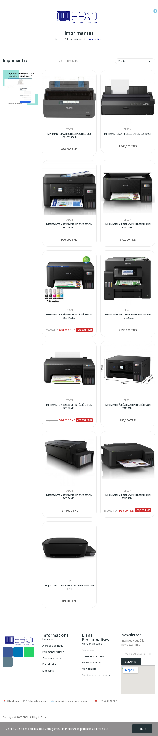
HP (69, 581)
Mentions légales (92, 643)
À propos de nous (52, 645)
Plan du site (49, 664)
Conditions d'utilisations (96, 675)
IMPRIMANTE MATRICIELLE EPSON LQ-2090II (127, 134)
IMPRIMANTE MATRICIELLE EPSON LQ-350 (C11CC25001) (69, 135)
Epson (69, 129)
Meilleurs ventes (91, 662)
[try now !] (20, 87)
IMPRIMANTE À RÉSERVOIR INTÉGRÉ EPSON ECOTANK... (69, 226)
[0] (152, 9)
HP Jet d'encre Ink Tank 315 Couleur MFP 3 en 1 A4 (69, 587)
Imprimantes (15, 60)
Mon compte (89, 668)
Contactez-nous (51, 658)
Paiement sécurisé (53, 651)
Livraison (47, 639)
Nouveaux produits (93, 656)
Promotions (88, 650)
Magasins (48, 670)
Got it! (142, 729)
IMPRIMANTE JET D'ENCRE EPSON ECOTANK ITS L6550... (128, 316)
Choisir (135, 61)
